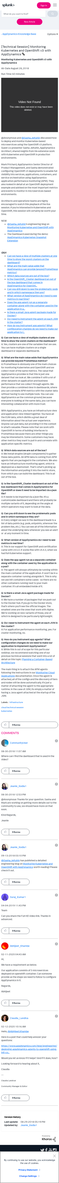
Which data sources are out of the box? (28, 275)
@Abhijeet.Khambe (18, 1031)
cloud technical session (12, 707)
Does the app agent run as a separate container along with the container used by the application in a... (32, 305)
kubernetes (6, 711)
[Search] (52, 14)
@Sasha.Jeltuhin (30, 137)
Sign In (44, 5)
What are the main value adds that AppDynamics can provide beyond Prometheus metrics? (32, 269)
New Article (29, 21)
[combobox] (29, 13)
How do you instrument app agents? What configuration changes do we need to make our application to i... (32, 329)
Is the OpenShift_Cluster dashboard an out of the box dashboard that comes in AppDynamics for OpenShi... (31, 282)
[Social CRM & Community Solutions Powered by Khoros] (49, 1138)
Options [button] (50, 34)
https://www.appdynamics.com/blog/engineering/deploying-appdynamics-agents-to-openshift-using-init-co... (29, 1049)
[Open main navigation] (55, 5)
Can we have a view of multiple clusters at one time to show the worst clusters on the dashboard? (32, 259)
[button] (5, 724)
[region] (29, 1167)
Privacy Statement (28, 1170)
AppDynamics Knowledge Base (19, 33)
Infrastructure (16, 702)
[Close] (54, 1155)
